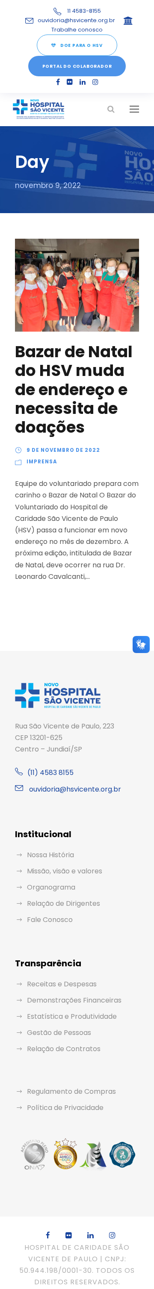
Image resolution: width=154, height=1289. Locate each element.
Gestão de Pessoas (59, 1033)
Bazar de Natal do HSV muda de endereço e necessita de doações (74, 390)
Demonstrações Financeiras (74, 1000)
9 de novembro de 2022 (63, 450)
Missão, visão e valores (64, 871)
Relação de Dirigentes (63, 903)
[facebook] (58, 82)
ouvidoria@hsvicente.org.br (76, 20)
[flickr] (70, 82)
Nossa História (50, 855)
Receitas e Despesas (62, 984)
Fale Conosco (50, 920)
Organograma (51, 887)
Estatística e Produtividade (72, 1016)
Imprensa (42, 461)
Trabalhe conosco (77, 30)
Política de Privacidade (65, 1108)
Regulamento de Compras (71, 1091)
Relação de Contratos (64, 1049)
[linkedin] (83, 82)
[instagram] (95, 82)
